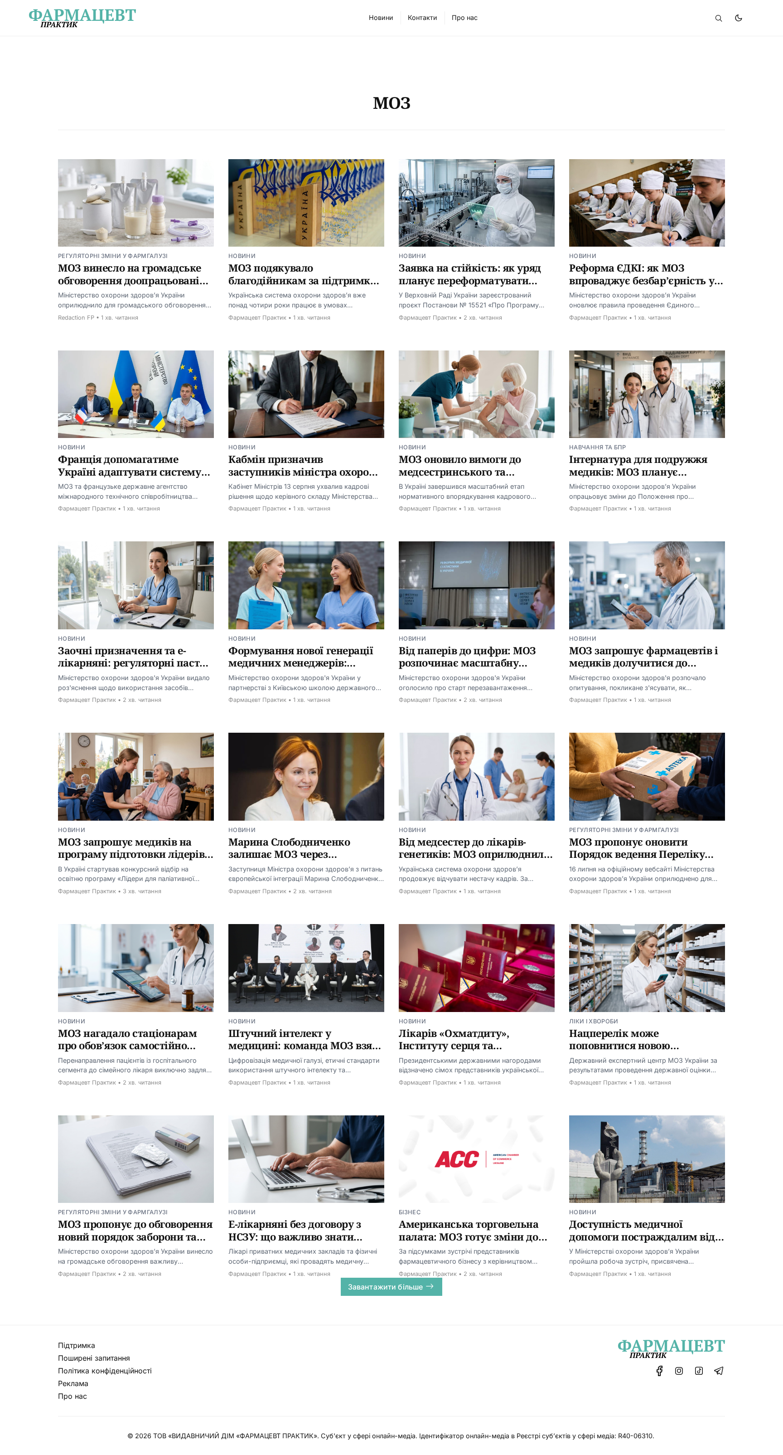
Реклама (73, 1383)
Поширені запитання (94, 1358)
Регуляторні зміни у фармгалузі (113, 256)
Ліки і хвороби (593, 1021)
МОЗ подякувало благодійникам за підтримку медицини (302, 280)
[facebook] (659, 1371)
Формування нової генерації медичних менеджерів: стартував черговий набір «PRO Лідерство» (300, 669)
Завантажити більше (385, 1286)
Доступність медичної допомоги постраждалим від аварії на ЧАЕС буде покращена (642, 1242)
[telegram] (718, 1371)
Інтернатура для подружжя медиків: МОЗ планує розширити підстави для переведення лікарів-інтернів (643, 477)
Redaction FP (76, 317)
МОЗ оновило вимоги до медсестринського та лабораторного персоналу (464, 471)
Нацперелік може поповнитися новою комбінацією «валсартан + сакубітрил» (635, 1051)
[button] (718, 18)
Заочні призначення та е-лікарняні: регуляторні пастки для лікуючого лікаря (135, 662)
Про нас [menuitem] (465, 17)
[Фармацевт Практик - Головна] (188, 18)
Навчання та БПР (597, 447)
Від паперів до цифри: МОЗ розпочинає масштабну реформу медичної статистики (467, 669)
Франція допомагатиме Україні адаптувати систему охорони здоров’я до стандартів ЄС (129, 477)
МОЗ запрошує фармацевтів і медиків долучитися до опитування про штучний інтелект (643, 669)
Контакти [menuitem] (422, 17)
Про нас (72, 1396)
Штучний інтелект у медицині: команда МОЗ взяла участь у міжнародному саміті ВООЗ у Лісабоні (306, 1051)
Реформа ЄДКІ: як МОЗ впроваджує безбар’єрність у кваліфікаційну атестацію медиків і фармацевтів (641, 286)
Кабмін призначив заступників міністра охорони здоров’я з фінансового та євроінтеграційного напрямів (305, 477)
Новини (242, 256)
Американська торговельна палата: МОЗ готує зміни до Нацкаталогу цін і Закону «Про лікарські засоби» (468, 1242)
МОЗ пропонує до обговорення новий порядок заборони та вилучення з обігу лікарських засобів (135, 1242)
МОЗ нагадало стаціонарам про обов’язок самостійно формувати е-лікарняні (127, 1045)
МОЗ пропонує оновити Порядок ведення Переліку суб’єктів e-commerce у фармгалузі (637, 860)
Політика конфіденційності (105, 1370)
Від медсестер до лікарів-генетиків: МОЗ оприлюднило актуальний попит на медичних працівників (474, 860)
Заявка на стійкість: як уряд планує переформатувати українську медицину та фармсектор (470, 286)
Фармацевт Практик (257, 317)
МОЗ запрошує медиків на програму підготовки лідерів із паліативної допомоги (131, 854)
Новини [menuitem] (381, 17)
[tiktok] (699, 1371)
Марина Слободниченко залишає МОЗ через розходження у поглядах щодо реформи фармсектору (305, 860)
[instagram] (679, 1371)
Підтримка (76, 1345)
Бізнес (409, 1212)
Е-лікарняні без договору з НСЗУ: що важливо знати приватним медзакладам (294, 1236)
